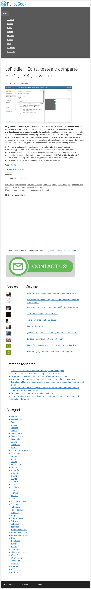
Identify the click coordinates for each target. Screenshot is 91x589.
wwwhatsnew (19, 169)
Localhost (15, 487)
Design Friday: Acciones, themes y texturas (23, 187)
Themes (14, 538)
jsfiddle (13, 165)
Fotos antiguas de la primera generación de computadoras (53, 307)
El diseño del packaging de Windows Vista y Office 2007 (52, 345)
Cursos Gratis (17, 436)
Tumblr (14, 544)
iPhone (10, 40)
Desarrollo (9, 184)
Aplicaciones (16, 419)
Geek (9, 28)
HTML (54, 184)
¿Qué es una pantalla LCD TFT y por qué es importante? (52, 332)
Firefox (14, 447)
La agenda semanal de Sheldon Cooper (45, 339)
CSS (28, 184)
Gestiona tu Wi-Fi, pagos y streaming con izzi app (33, 393)
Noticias (14, 496)
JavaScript (62, 184)
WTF (13, 569)
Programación (17, 504)
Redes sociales (17, 510)
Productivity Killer (18, 501)
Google (14, 462)
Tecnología (16, 527)
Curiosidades (17, 433)
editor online (36, 184)
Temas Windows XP (20, 535)
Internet (10, 36)
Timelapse (15, 541)
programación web (75, 184)
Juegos (14, 479)
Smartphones (17, 518)
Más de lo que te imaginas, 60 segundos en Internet (27, 190)
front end (47, 184)
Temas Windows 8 (19, 532)
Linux (13, 484)
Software (11, 48)
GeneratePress (39, 584)
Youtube (14, 572)
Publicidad (15, 507)
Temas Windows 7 (19, 530)
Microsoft (15, 493)
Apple (13, 422)
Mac (9, 44)
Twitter (14, 546)
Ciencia (14, 430)
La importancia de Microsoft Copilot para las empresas (35, 373)
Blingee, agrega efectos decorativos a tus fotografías (50, 351)
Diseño (10, 24)
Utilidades (15, 549)
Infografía (15, 470)
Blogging (15, 425)
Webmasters (16, 558)
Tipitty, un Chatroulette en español (42, 320)
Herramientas (20, 184)
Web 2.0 (14, 555)
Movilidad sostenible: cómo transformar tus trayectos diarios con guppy (43, 379)
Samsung (15, 513)
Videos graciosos (18, 552)
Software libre (17, 524)
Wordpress (15, 566)
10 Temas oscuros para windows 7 (42, 313)
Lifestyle (14, 481)
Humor (10, 32)
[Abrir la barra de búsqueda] (3, 9)
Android (10, 20)
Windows (11, 52)
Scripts (14, 515)
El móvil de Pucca (35, 326)
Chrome (14, 428)
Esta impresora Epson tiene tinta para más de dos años (52, 293)
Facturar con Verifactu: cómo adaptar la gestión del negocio (37, 371)
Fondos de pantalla (19, 450)
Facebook (15, 445)
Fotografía (15, 453)
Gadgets (15, 456)
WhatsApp (15, 561)
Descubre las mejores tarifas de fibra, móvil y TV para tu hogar (39, 376)
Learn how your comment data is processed (57, 250)
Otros (13, 498)
